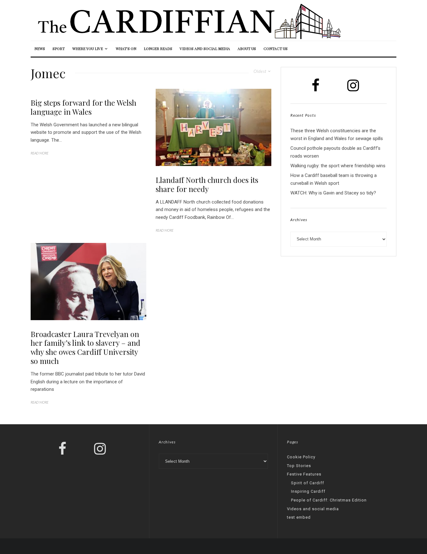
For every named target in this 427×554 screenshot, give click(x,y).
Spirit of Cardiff (307, 483)
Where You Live (87, 48)
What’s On (126, 48)
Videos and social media (205, 48)
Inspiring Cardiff (308, 491)
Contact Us (276, 48)
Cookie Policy (301, 457)
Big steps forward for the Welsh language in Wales (83, 107)
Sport (59, 48)
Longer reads (158, 48)
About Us (247, 48)
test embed (299, 517)
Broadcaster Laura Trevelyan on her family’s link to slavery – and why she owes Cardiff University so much (85, 347)
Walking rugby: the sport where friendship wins (337, 166)
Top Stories (299, 465)
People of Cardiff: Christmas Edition (329, 500)
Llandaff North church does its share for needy (207, 184)
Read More (39, 153)
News (39, 48)
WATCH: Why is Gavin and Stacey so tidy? (333, 193)
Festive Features (304, 474)
